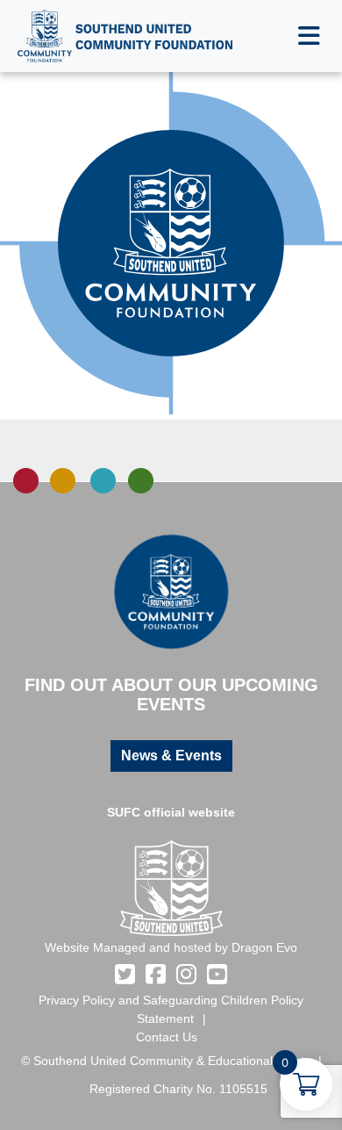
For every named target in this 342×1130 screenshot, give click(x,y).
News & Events (171, 755)
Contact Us (166, 1037)
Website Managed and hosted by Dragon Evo (171, 947)
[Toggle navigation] (309, 36)
